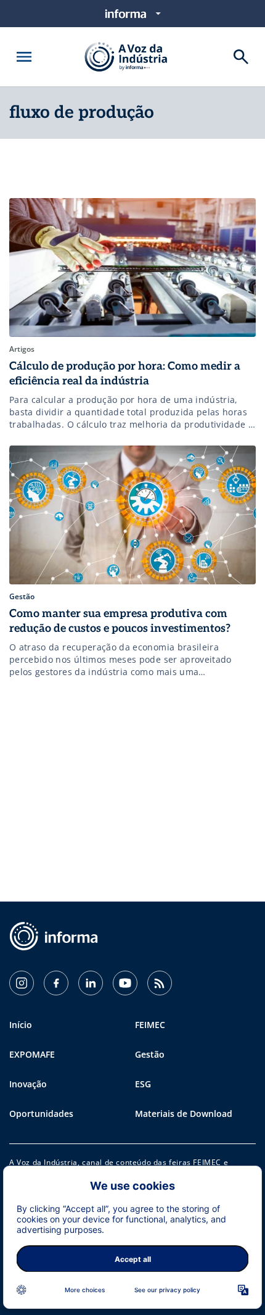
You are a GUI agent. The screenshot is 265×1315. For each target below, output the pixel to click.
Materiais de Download (183, 1113)
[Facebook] (56, 983)
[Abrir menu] (24, 57)
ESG (143, 1084)
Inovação (28, 1084)
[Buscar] (241, 57)
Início (20, 1025)
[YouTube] (125, 983)
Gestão (150, 1054)
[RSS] (159, 983)
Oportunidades (41, 1113)
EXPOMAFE (32, 1054)
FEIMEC (150, 1025)
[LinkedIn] (90, 983)
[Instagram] (21, 983)
